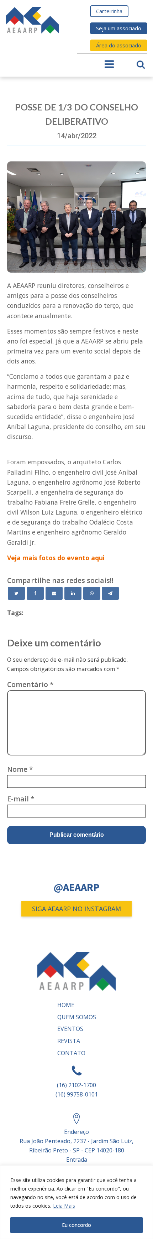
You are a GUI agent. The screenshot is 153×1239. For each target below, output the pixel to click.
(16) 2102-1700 (76, 1085)
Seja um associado (118, 28)
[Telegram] (110, 593)
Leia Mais (64, 1205)
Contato (71, 1053)
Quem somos (76, 1017)
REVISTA (68, 1041)
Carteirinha (109, 11)
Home (65, 1005)
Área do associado (118, 45)
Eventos (70, 1029)
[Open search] (140, 64)
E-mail (21, 799)
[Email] (54, 593)
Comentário (30, 684)
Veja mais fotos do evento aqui (56, 557)
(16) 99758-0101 (77, 1094)
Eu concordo (76, 1225)
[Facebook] (35, 593)
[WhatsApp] (91, 593)
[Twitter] (16, 593)
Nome (20, 769)
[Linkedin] (72, 593)
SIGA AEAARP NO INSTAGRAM (76, 908)
